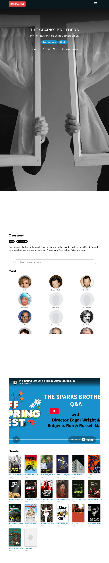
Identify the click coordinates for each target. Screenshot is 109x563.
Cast (12, 271)
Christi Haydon (55, 325)
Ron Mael (86, 290)
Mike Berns (55, 307)
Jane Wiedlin (24, 307)
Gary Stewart (86, 307)
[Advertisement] (54, 210)
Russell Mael (55, 290)
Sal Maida (86, 325)
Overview (16, 235)
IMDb (12, 241)
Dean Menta (24, 325)
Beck (24, 290)
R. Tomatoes (22, 241)
